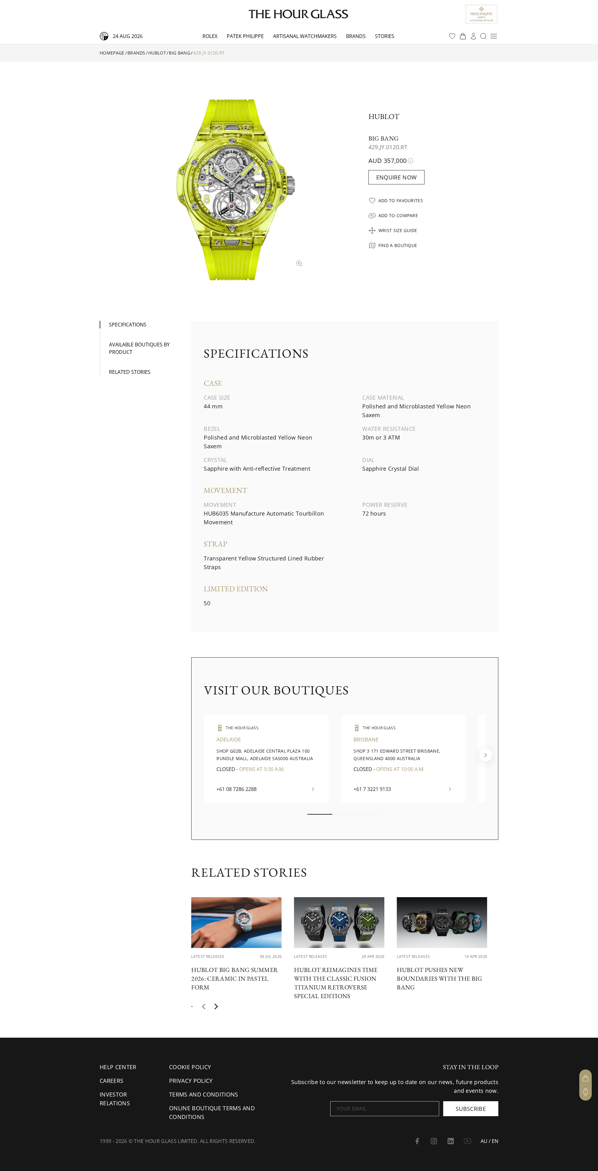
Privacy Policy (190, 1080)
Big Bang (179, 53)
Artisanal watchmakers (305, 36)
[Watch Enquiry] (585, 1092)
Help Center (118, 1067)
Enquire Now (396, 177)
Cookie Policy (190, 1067)
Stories (384, 36)
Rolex (209, 36)
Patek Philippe (245, 36)
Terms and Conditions (203, 1094)
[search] (483, 36)
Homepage (112, 53)
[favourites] (452, 36)
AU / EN (489, 1141)
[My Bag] (585, 1078)
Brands (356, 36)
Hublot (157, 53)
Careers (111, 1080)
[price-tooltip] (410, 161)
